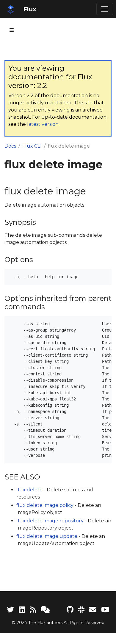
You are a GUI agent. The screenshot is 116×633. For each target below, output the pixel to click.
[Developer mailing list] (92, 609)
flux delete (29, 490)
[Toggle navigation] (104, 9)
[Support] (45, 609)
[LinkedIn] (22, 609)
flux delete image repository (50, 521)
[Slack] (81, 609)
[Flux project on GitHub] (70, 609)
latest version (43, 124)
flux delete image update (46, 536)
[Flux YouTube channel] (105, 609)
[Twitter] (10, 609)
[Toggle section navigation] (11, 30)
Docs (10, 146)
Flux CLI (32, 146)
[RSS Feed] (33, 609)
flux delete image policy (44, 505)
